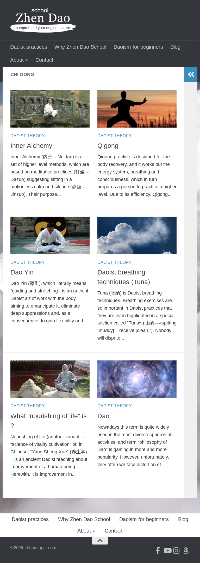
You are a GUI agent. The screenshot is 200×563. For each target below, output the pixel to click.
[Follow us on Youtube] (167, 550)
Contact (44, 60)
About (17, 60)
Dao (103, 416)
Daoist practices (28, 47)
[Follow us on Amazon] (186, 550)
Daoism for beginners (138, 47)
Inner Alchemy (31, 145)
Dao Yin (22, 272)
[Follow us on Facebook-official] (157, 550)
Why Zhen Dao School (80, 47)
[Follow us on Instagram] (176, 550)
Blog (175, 47)
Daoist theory (27, 136)
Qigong (107, 145)
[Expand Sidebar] (190, 74)
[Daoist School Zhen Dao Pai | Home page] (43, 20)
